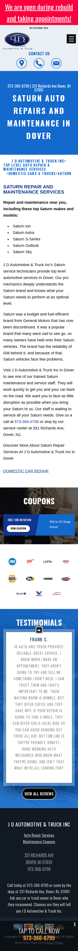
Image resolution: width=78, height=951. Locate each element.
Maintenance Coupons (39, 841)
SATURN (65, 174)
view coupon (18, 528)
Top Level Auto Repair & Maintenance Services (26, 167)
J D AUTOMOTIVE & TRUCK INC (38, 161)
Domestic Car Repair (26, 471)
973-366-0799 (18, 86)
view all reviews (39, 793)
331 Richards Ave (44, 86)
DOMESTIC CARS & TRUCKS (32, 174)
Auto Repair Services (39, 835)
